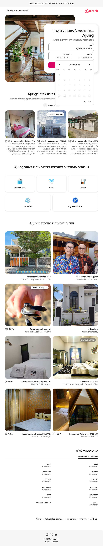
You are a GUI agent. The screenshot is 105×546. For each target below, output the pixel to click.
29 (60, 96)
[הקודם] (58, 105)
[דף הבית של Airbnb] (91, 11)
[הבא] (45, 105)
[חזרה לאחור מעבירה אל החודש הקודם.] (89, 64)
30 (89, 101)
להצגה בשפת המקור (36, 3)
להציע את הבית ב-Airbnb (17, 10)
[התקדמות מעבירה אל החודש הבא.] (60, 64)
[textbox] (82, 57)
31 (84, 101)
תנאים (47, 541)
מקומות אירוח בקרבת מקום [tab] (88, 456)
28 (65, 96)
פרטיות (55, 541)
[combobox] (71, 48)
